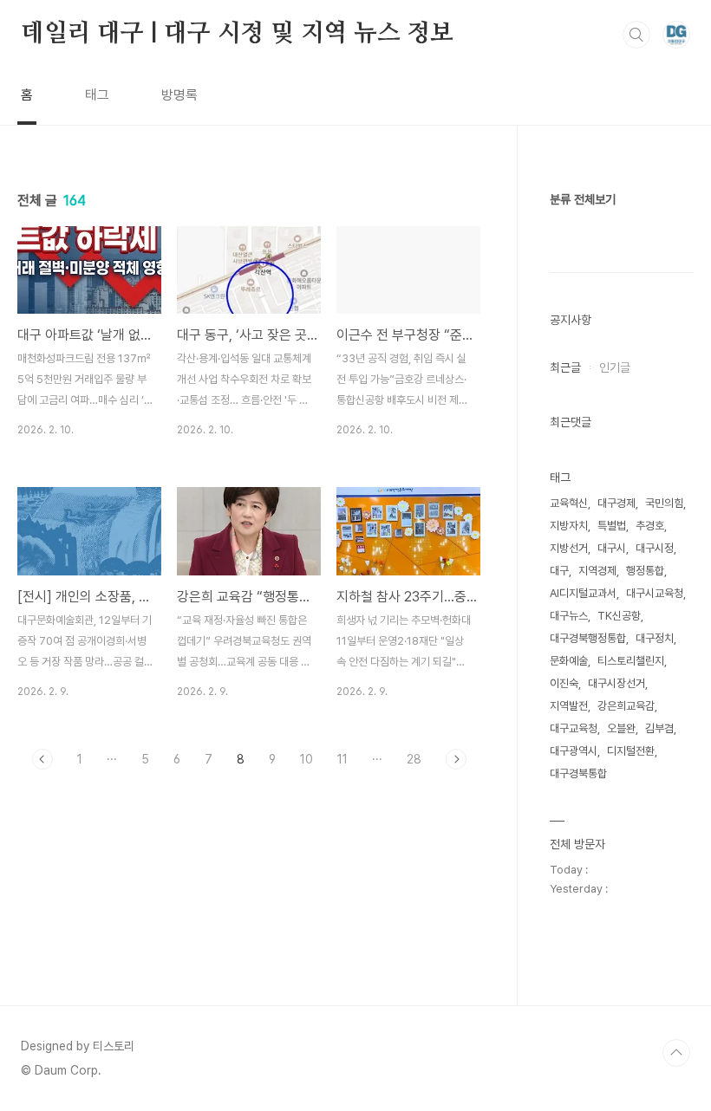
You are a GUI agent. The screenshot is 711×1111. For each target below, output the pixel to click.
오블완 (621, 728)
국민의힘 (664, 503)
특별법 (611, 525)
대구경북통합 (578, 773)
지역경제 (597, 570)
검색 (636, 35)
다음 (456, 759)
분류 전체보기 (583, 199)
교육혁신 (569, 503)
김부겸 (659, 728)
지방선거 (569, 548)
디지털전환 (631, 750)
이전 (42, 759)
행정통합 (645, 570)
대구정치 (655, 638)
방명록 (179, 95)
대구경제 (616, 503)
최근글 (565, 367)
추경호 (650, 525)
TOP (676, 1053)
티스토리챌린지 (630, 660)
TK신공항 (619, 615)
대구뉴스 (569, 615)
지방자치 (569, 525)
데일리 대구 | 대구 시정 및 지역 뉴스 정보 (237, 34)
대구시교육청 (654, 593)
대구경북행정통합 (588, 638)
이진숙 (564, 683)
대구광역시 (573, 750)
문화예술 (569, 660)
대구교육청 (573, 728)
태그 (97, 95)
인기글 (614, 367)
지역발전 (569, 705)
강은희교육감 (626, 705)
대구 (559, 570)
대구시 (611, 548)
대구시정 (655, 548)
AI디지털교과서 (583, 593)
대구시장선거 (616, 683)
